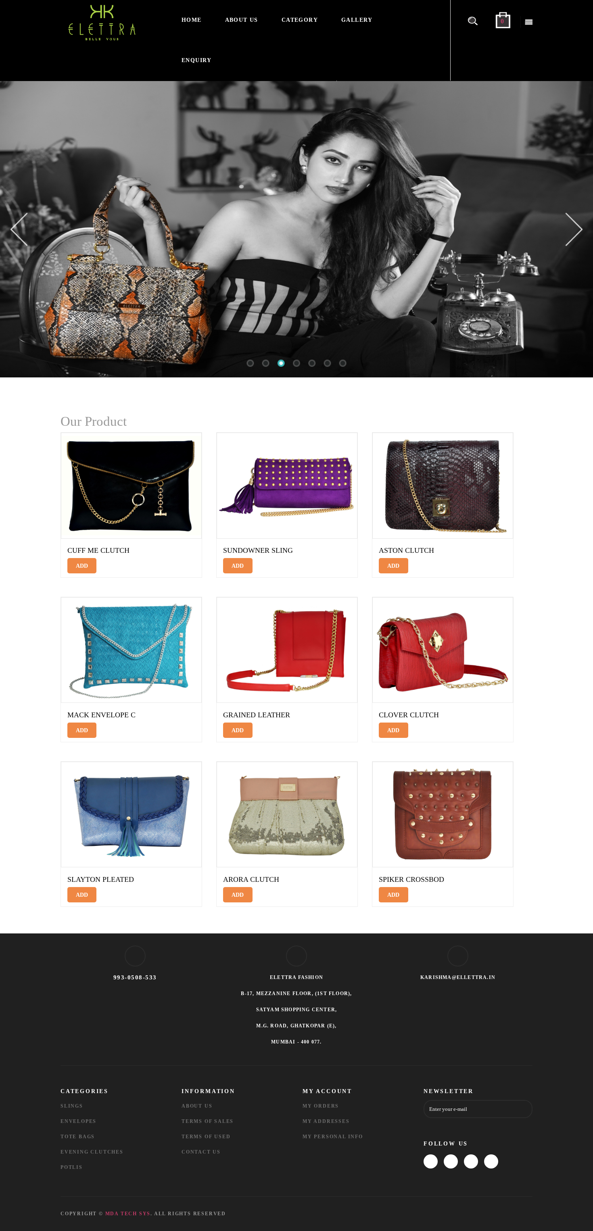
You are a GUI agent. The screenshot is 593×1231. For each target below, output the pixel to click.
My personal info (333, 1136)
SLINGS (72, 1106)
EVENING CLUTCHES (92, 1152)
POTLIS (72, 1167)
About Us (197, 1106)
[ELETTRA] (115, 22)
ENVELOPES (78, 1121)
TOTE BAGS (78, 1136)
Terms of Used (206, 1136)
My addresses (326, 1121)
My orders (321, 1106)
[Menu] (526, 22)
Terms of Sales (208, 1121)
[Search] (476, 20)
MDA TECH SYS (128, 1213)
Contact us (201, 1152)
